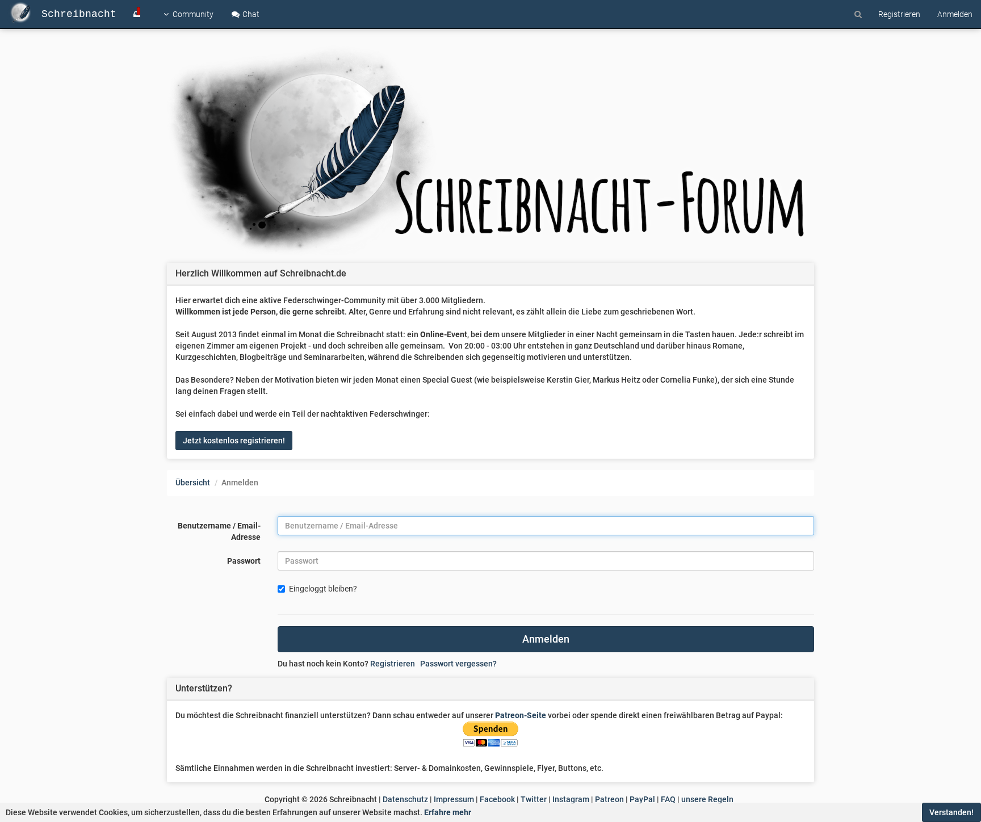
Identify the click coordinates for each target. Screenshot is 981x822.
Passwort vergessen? (458, 663)
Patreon (609, 799)
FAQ (668, 799)
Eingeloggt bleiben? (323, 588)
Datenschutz (405, 799)
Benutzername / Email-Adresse (219, 531)
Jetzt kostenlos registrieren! (234, 440)
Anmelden (545, 639)
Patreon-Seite (520, 715)
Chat (250, 14)
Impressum (454, 799)
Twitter (534, 799)
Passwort (244, 560)
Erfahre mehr (447, 812)
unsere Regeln (707, 799)
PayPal (642, 799)
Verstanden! (951, 812)
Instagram (570, 799)
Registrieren (392, 663)
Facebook (497, 799)
